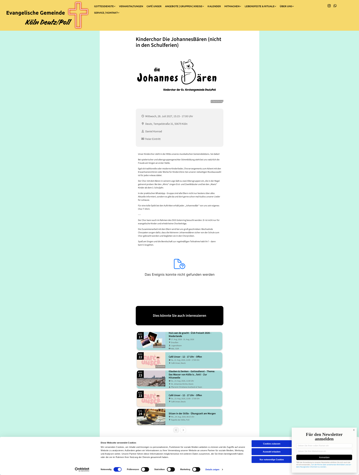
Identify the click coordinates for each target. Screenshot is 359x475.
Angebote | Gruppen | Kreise (183, 6)
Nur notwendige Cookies (272, 459)
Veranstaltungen (131, 6)
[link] (106, 5)
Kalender (214, 6)
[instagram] (329, 6)
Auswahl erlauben (271, 451)
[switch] (145, 469)
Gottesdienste (104, 6)
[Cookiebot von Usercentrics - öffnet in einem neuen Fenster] (82, 469)
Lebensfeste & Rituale (259, 6)
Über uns (286, 6)
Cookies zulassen (271, 443)
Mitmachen (231, 6)
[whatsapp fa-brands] (335, 6)
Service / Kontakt (106, 12)
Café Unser (154, 6)
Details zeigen (212, 469)
